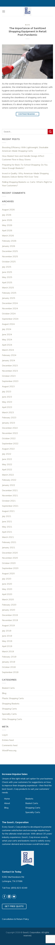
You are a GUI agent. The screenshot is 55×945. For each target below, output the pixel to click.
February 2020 (9, 604)
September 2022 (10, 443)
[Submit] (50, 131)
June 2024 (7, 334)
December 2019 (10, 615)
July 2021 (6, 516)
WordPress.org (9, 750)
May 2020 (7, 589)
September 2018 (10, 672)
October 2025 (9, 261)
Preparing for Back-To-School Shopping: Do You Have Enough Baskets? (25, 166)
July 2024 (6, 329)
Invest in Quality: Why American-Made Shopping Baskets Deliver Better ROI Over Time (25, 175)
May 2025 (7, 277)
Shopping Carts (9, 708)
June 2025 (7, 272)
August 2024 (8, 324)
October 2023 (9, 376)
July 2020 (6, 578)
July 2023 (6, 391)
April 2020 (7, 594)
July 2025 (6, 266)
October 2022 (9, 438)
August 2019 (8, 625)
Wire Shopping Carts (12, 719)
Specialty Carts (9, 714)
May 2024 (7, 339)
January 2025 (8, 298)
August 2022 (8, 448)
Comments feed (9, 745)
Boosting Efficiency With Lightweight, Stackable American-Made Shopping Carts (25, 149)
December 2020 (10, 552)
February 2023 (9, 417)
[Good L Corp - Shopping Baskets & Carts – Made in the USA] (27, 11)
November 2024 (10, 308)
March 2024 (8, 350)
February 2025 (9, 292)
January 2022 (8, 485)
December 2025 (10, 251)
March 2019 (8, 651)
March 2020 (8, 599)
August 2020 (8, 573)
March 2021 (8, 537)
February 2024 (9, 355)
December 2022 (10, 428)
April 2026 (7, 230)
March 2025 (8, 287)
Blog (27, 25)
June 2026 (7, 220)
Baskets (29, 798)
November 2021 (10, 495)
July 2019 (6, 630)
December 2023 (10, 365)
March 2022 (8, 474)
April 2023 (7, 407)
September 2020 (10, 568)
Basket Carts (8, 688)
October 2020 (9, 563)
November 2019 (10, 620)
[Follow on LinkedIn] (9, 896)
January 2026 (8, 246)
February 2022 (9, 479)
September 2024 (10, 318)
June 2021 (7, 521)
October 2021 (9, 500)
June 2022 (7, 459)
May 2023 (7, 402)
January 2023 (8, 422)
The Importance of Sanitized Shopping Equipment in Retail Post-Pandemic (27, 31)
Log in (5, 734)
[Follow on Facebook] (4, 896)
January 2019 (8, 661)
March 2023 (8, 412)
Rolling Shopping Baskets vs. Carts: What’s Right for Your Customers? (27, 184)
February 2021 (9, 542)
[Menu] (3, 11)
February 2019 (9, 656)
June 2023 (7, 396)
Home (7, 798)
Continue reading (27, 114)
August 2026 (8, 209)
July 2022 (6, 454)
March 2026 (8, 235)
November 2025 (10, 256)
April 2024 (7, 344)
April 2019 (7, 646)
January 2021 (8, 547)
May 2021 (7, 526)
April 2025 (7, 282)
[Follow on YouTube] (14, 896)
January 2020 (8, 609)
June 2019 (7, 635)
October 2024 (9, 313)
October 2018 (9, 667)
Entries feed (8, 740)
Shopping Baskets (10, 703)
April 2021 (7, 531)
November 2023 (10, 370)
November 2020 (10, 557)
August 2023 (8, 386)
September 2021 (10, 505)
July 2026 (6, 214)
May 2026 (7, 225)
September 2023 (10, 381)
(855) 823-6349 (19, 887)
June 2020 (7, 583)
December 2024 (10, 303)
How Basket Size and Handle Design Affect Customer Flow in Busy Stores (23, 158)
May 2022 (7, 464)
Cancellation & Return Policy (15, 919)
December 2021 (10, 490)
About (7, 803)
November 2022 (10, 433)
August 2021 (8, 511)
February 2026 (9, 240)
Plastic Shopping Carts (13, 698)
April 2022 (7, 469)
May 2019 (7, 641)
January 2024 (8, 360)
